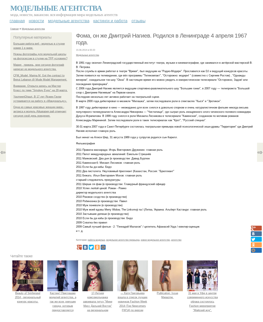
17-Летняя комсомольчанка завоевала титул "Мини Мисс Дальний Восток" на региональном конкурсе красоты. (97, 304)
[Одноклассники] (97, 247)
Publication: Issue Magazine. (167, 295)
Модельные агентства (56, 7)
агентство (176, 240)
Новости (36, 20)
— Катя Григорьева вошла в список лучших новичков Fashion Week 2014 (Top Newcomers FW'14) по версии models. (133, 304)
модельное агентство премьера (123, 240)
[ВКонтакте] (85, 247)
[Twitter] (91, 247)
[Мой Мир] (103, 247)
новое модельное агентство (155, 240)
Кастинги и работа (110, 20)
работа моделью (96, 240)
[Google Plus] (79, 247)
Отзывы (138, 20)
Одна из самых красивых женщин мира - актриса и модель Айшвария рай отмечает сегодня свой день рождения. (39, 111)
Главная (17, 20)
